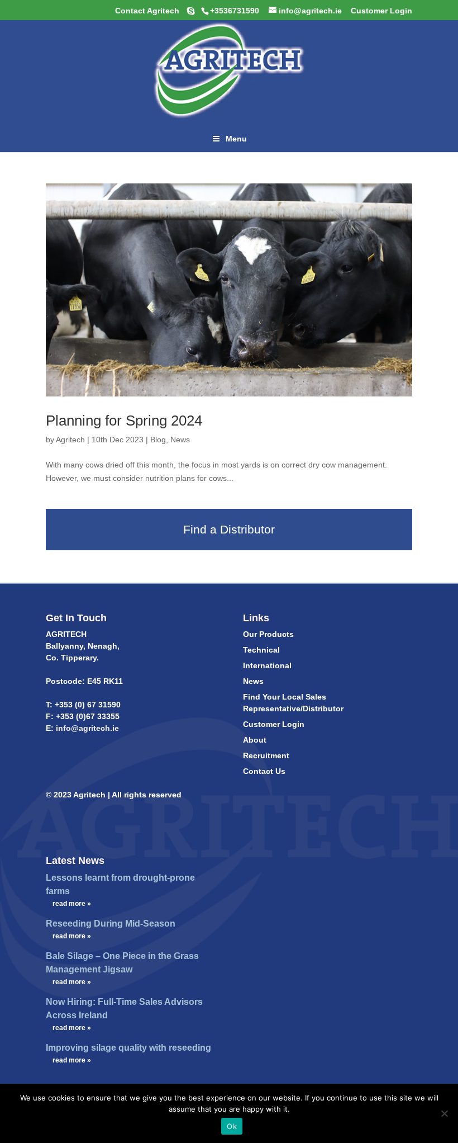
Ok (232, 1126)
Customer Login (273, 724)
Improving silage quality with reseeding (128, 1047)
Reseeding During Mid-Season (110, 923)
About (254, 739)
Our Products (268, 634)
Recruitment (266, 755)
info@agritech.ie (86, 728)
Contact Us (264, 771)
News (180, 439)
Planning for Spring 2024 (124, 420)
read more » (72, 904)
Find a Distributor (229, 529)
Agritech (70, 439)
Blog (158, 439)
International (267, 665)
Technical (261, 649)
